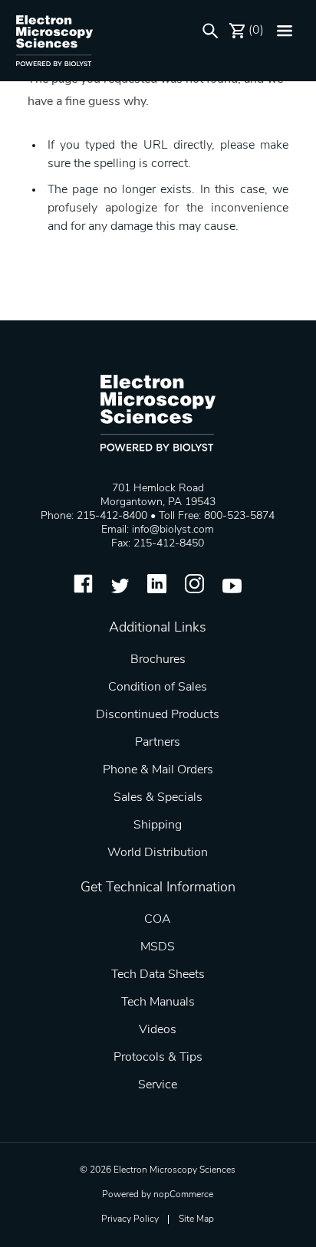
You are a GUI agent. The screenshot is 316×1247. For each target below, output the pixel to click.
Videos (157, 1030)
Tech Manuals (158, 1002)
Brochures (158, 660)
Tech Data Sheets (158, 975)
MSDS (157, 947)
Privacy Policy (130, 1219)
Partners (157, 743)
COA (157, 920)
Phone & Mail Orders (158, 770)
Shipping (157, 825)
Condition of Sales (157, 687)
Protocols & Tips (158, 1058)
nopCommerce (183, 1194)
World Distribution (157, 853)
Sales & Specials (158, 798)
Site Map (196, 1219)
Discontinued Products (157, 715)
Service (157, 1085)
